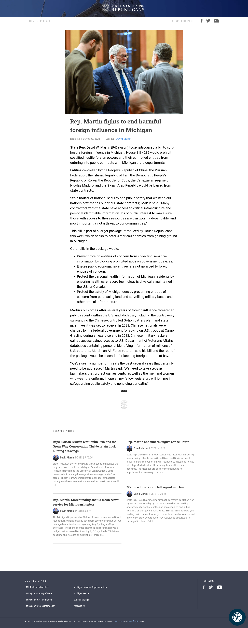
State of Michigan (82, 599)
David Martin (123, 138)
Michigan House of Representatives (90, 587)
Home (32, 21)
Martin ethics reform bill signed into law (155, 487)
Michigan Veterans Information (40, 606)
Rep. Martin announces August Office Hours (158, 442)
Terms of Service (133, 621)
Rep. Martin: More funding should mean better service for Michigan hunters (86, 502)
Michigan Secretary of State (39, 593)
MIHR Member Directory (37, 587)
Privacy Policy (118, 621)
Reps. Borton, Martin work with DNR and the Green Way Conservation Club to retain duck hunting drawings (84, 446)
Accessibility (79, 606)
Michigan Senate (81, 593)
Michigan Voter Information (39, 599)
